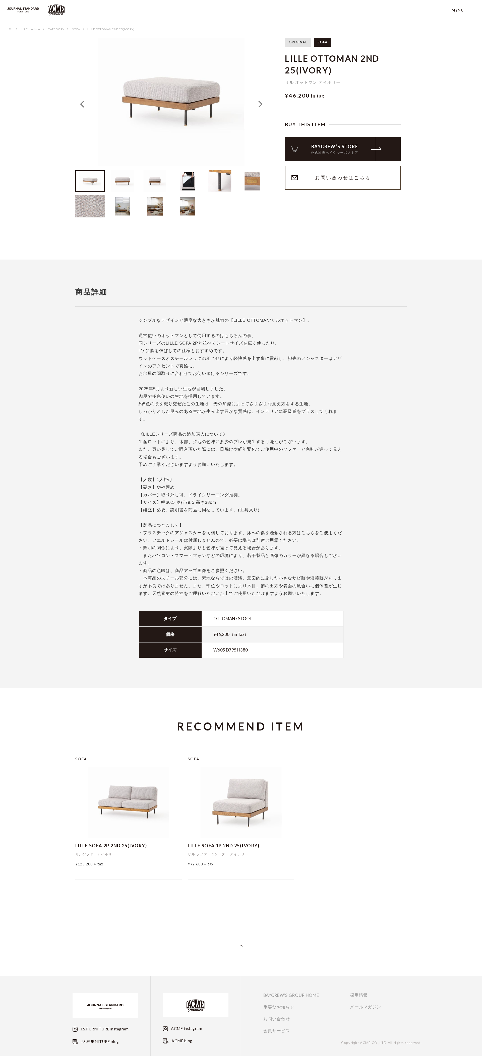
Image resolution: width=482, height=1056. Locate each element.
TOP (10, 29)
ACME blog (181, 1040)
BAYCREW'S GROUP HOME (291, 995)
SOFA (76, 29)
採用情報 (359, 995)
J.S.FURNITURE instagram (104, 1029)
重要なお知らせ (278, 1007)
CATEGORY (56, 29)
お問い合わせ (276, 1019)
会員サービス (276, 1030)
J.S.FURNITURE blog (99, 1041)
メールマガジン (365, 1007)
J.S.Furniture (30, 29)
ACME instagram (186, 1028)
